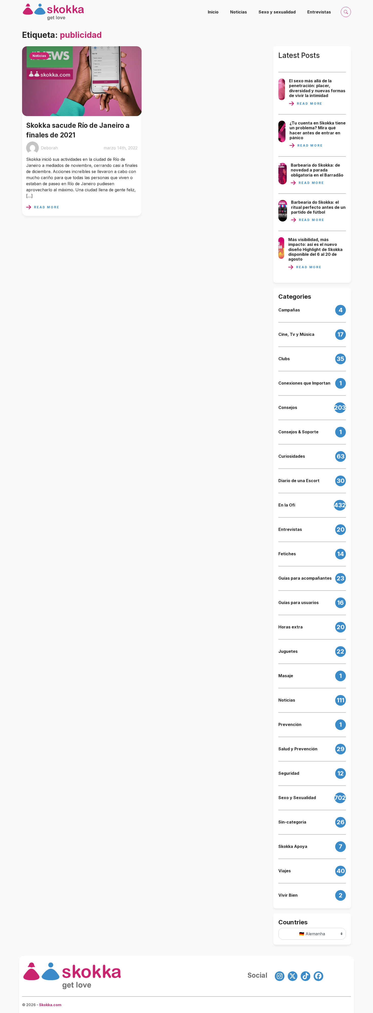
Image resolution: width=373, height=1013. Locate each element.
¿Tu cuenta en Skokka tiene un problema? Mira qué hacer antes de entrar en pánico (318, 130)
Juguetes (288, 651)
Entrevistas (319, 11)
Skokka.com (50, 1005)
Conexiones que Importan (304, 383)
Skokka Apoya (292, 846)
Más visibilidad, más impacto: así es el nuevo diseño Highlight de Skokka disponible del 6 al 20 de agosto (315, 249)
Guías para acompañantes (305, 578)
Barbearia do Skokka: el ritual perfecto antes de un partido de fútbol (318, 207)
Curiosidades (291, 456)
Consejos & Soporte (298, 432)
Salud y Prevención (297, 749)
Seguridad (288, 773)
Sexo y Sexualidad (297, 797)
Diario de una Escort (298, 480)
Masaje (285, 675)
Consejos (287, 407)
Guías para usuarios (298, 602)
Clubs (284, 358)
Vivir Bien (288, 895)
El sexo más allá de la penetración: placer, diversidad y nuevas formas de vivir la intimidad (317, 88)
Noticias (238, 11)
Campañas (289, 310)
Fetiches (287, 553)
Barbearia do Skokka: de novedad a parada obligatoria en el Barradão (317, 170)
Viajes (284, 870)
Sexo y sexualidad (277, 11)
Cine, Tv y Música (296, 334)
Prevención (289, 724)
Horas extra (290, 627)
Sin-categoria (292, 822)
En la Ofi (286, 505)
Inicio (213, 11)
